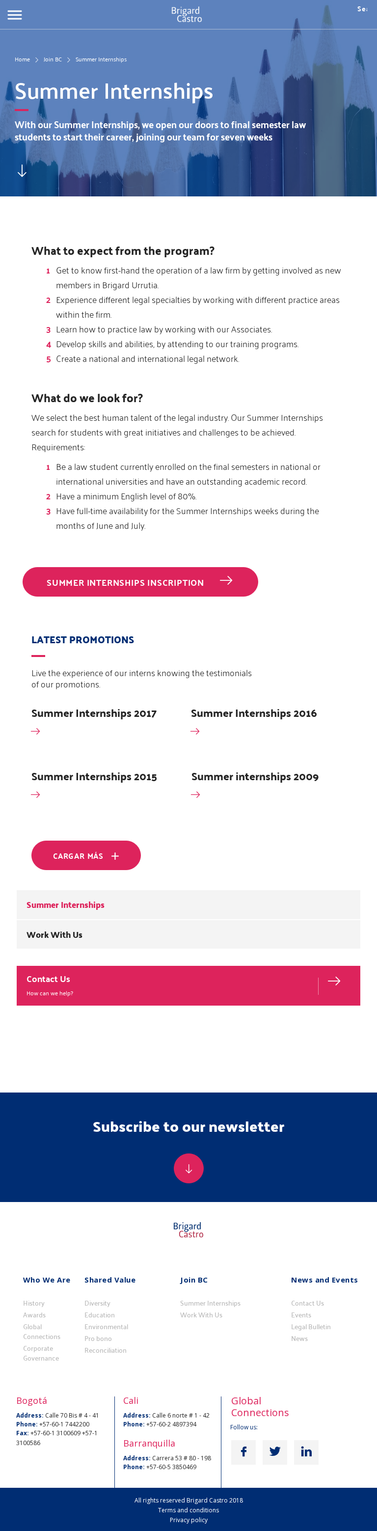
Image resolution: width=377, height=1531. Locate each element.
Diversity (97, 1303)
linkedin (306, 1452)
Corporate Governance (41, 1353)
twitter (275, 1452)
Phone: (27, 1424)
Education (99, 1315)
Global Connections (41, 1331)
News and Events (324, 1280)
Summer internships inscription (125, 582)
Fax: (22, 1433)
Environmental (106, 1327)
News (299, 1338)
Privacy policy (189, 1520)
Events (301, 1315)
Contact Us (48, 978)
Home (22, 59)
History (34, 1303)
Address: (30, 1415)
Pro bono (98, 1338)
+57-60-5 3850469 (171, 1467)
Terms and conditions (188, 1510)
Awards (34, 1315)
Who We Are (47, 1280)
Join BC (53, 59)
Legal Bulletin (311, 1327)
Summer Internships (66, 904)
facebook (243, 1452)
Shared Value (109, 1280)
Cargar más (78, 855)
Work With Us (54, 934)
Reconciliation (105, 1350)
